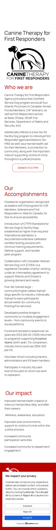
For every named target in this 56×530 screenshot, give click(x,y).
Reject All (27, 512)
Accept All (27, 518)
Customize (27, 506)
